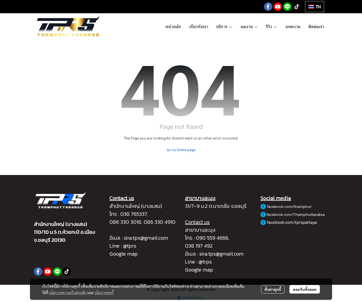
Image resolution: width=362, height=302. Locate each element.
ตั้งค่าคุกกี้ (272, 289)
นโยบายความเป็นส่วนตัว (68, 292)
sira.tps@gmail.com (146, 238)
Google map (123, 254)
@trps (205, 262)
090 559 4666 (212, 238)
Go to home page (181, 149)
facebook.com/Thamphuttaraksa (296, 214)
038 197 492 (199, 246)
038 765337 (133, 214)
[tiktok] (297, 6)
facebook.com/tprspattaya (292, 222)
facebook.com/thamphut (289, 206)
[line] (287, 6)
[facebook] (268, 6)
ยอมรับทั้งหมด (304, 289)
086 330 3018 (125, 222)
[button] (314, 6)
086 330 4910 (159, 222)
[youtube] (277, 6)
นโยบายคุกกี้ (104, 292)
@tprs (129, 246)
